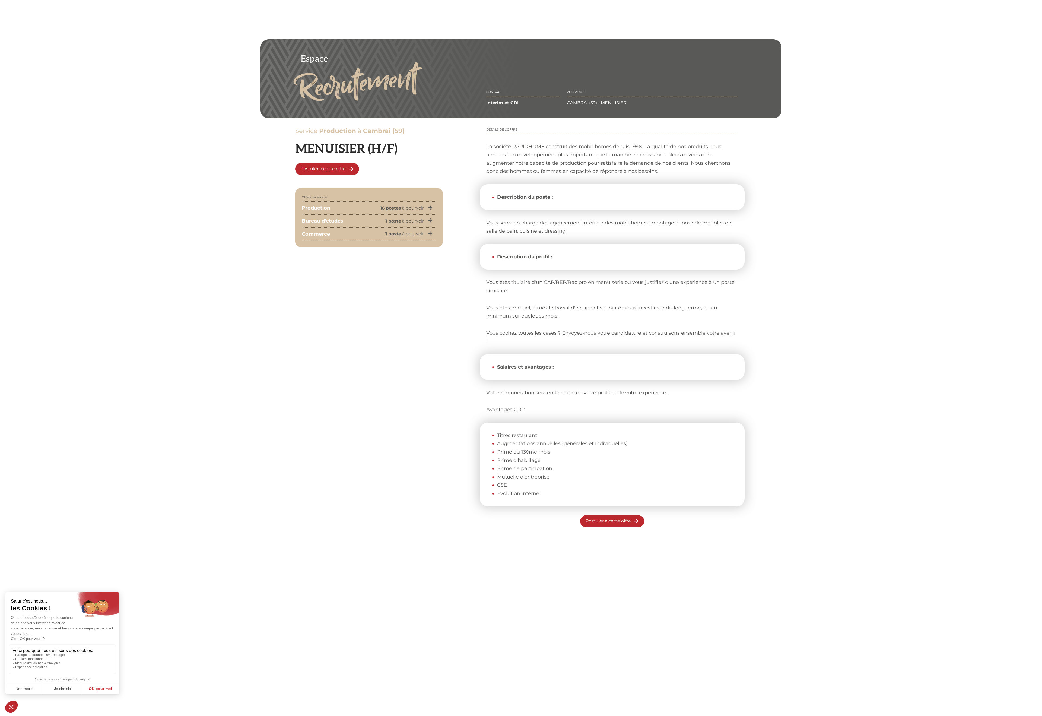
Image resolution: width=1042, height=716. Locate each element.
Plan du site (590, 684)
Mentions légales (456, 684)
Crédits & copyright (552, 684)
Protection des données (503, 684)
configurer (580, 579)
